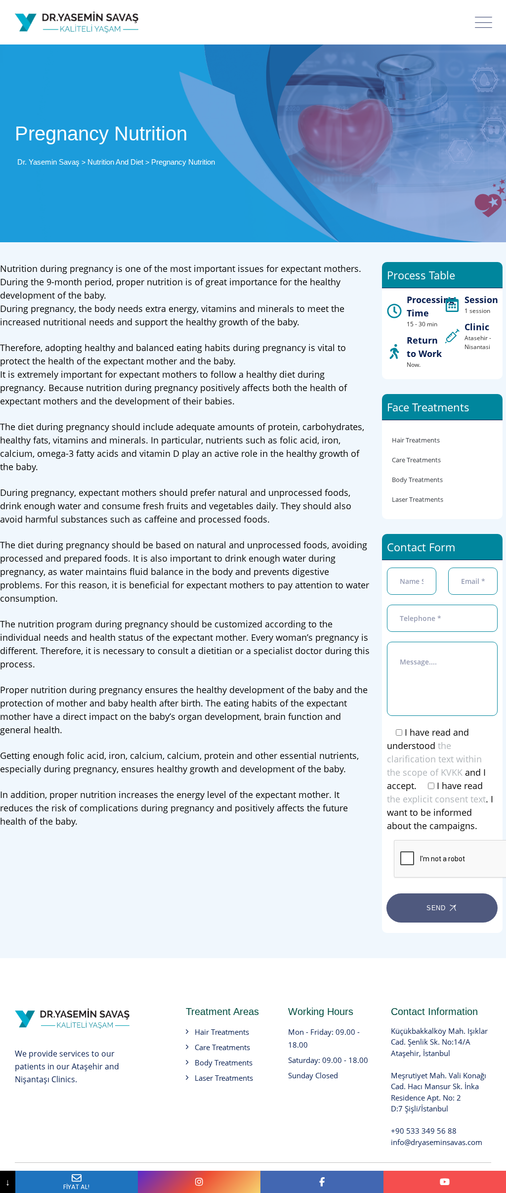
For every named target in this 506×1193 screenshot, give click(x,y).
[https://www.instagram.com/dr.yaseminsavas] (199, 1182)
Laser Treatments (417, 499)
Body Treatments (417, 479)
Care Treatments (416, 459)
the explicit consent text (436, 799)
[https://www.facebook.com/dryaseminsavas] (321, 1182)
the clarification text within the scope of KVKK (434, 759)
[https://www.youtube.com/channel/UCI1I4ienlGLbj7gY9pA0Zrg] (444, 1182)
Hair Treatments (416, 440)
